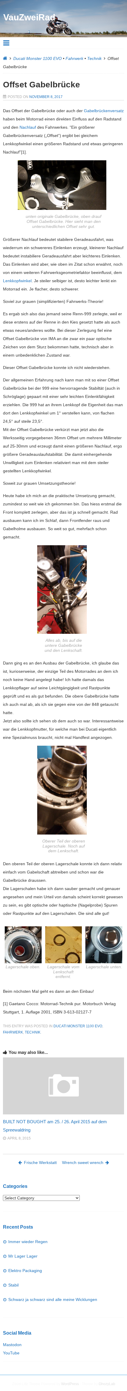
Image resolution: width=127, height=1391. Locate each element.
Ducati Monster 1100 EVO (37, 58)
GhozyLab (107, 1384)
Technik (94, 58)
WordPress (70, 1384)
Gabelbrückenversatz (104, 110)
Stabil (13, 1285)
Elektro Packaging (25, 1270)
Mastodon (12, 1344)
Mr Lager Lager (23, 1256)
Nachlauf (27, 127)
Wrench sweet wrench (82, 1162)
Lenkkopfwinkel (17, 280)
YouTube (11, 1353)
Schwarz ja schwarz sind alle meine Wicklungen (52, 1299)
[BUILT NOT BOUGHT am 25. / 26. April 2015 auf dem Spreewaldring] (63, 1113)
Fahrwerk (74, 58)
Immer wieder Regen (28, 1241)
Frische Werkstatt (40, 1162)
